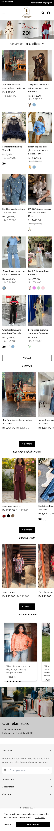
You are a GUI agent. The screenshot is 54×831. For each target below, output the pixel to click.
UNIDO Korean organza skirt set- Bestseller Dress (39, 212)
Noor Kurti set (9, 592)
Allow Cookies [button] (32, 824)
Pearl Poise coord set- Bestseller (38, 273)
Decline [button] (7, 824)
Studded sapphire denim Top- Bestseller (13, 211)
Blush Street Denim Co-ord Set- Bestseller (13, 273)
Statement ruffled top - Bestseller (13, 148)
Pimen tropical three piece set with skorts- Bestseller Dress (38, 150)
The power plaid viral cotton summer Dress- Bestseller (38, 88)
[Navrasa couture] (27, 13)
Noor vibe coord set (11, 506)
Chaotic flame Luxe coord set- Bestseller (12, 331)
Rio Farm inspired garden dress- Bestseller (13, 86)
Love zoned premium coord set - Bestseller (38, 331)
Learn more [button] (40, 817)
